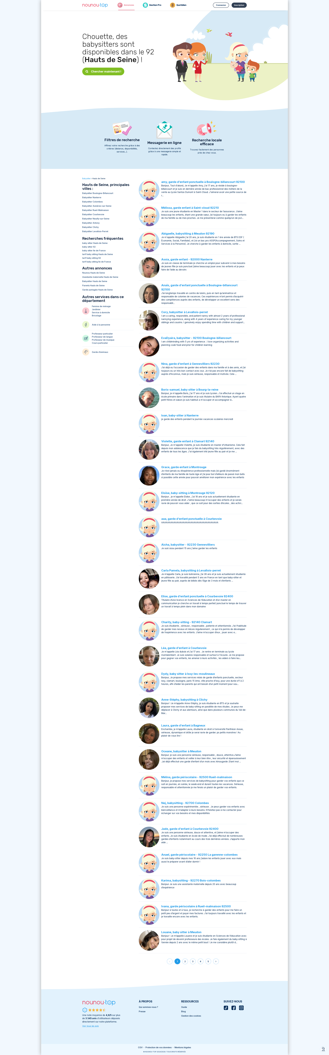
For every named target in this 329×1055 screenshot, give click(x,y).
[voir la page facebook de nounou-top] (233, 1008)
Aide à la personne (101, 324)
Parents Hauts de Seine (93, 285)
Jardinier (96, 309)
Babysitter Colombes (92, 201)
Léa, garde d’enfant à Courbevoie (184, 648)
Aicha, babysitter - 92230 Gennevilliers (188, 544)
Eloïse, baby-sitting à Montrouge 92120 (188, 493)
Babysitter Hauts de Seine (94, 281)
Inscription (239, 5)
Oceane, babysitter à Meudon (181, 751)
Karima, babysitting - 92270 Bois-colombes (191, 880)
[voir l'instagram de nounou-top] (241, 1008)
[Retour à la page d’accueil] (95, 5)
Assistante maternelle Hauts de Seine (100, 277)
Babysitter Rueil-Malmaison (95, 210)
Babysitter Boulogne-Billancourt (97, 193)
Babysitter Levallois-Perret (95, 231)
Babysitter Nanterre (91, 197)
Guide (184, 1007)
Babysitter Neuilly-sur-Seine (95, 218)
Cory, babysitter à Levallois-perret (184, 312)
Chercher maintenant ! (106, 71)
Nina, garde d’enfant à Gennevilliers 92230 (190, 363)
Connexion (221, 5)
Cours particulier (100, 343)
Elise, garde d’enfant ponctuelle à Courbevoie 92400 (197, 596)
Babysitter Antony (91, 223)
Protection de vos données (158, 1047)
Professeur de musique (103, 340)
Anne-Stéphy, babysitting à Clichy (184, 699)
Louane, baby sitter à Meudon (181, 932)
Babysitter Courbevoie (93, 214)
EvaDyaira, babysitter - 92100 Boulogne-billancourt (196, 338)
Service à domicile (101, 312)
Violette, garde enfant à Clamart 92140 (187, 441)
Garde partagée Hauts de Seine (97, 289)
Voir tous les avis (90, 1026)
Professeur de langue (102, 336)
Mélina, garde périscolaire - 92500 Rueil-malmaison (196, 777)
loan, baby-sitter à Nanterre (180, 415)
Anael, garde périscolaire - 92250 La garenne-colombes (199, 854)
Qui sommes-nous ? (148, 1007)
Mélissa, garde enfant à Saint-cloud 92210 (190, 207)
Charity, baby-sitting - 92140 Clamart (186, 622)
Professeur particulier (102, 333)
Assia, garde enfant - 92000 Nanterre (186, 259)
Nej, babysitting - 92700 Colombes (185, 803)
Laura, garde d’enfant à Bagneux (183, 725)
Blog (183, 1011)
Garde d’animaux (100, 352)
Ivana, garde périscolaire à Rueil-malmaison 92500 (196, 906)
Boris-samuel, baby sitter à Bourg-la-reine (189, 389)
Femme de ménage (101, 306)
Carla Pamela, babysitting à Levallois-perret (191, 570)
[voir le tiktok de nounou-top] (226, 1008)
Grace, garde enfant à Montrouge (183, 467)
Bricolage (96, 315)
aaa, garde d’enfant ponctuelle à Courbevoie (191, 518)
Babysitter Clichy (90, 227)
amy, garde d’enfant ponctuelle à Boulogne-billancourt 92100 (203, 182)
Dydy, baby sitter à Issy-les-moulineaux (188, 673)
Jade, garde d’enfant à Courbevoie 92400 (189, 828)
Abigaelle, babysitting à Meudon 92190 (187, 233)
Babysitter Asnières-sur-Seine (96, 206)
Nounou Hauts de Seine (93, 272)
